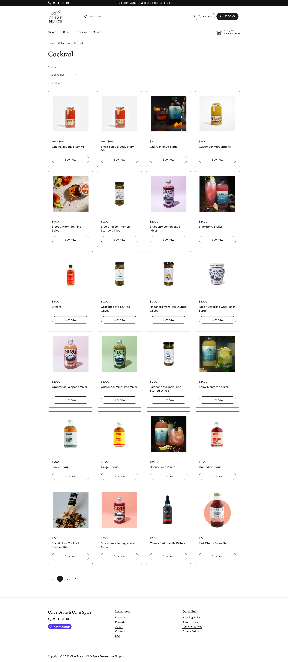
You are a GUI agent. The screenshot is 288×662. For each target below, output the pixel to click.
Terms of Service (192, 626)
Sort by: (52, 67)
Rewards (120, 622)
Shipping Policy (191, 617)
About (119, 626)
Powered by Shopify (112, 656)
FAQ (117, 635)
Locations (121, 617)
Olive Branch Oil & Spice (84, 656)
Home (51, 43)
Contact (120, 631)
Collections (64, 43)
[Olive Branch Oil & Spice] (55, 16)
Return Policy (190, 622)
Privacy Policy (190, 631)
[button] (227, 16)
